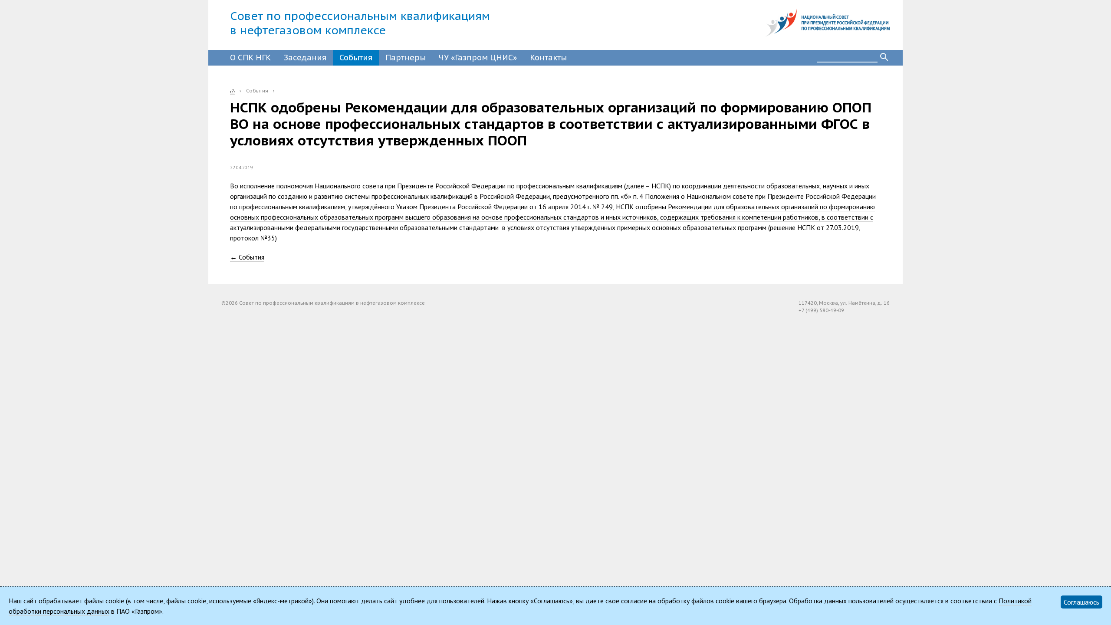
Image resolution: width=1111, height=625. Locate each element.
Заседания (305, 57)
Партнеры (405, 57)
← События (247, 257)
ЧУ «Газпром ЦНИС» (478, 57)
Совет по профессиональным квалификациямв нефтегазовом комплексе (360, 23)
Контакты (548, 57)
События (355, 57)
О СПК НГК (250, 57)
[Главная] (232, 91)
